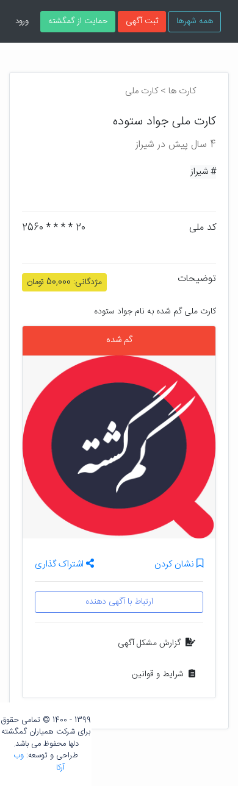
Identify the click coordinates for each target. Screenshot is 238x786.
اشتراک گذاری (60, 564)
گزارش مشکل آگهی (149, 643)
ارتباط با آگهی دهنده (119, 602)
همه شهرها (194, 21)
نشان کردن (175, 565)
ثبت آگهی (142, 21)
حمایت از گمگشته (77, 21)
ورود (22, 21)
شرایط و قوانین (158, 674)
